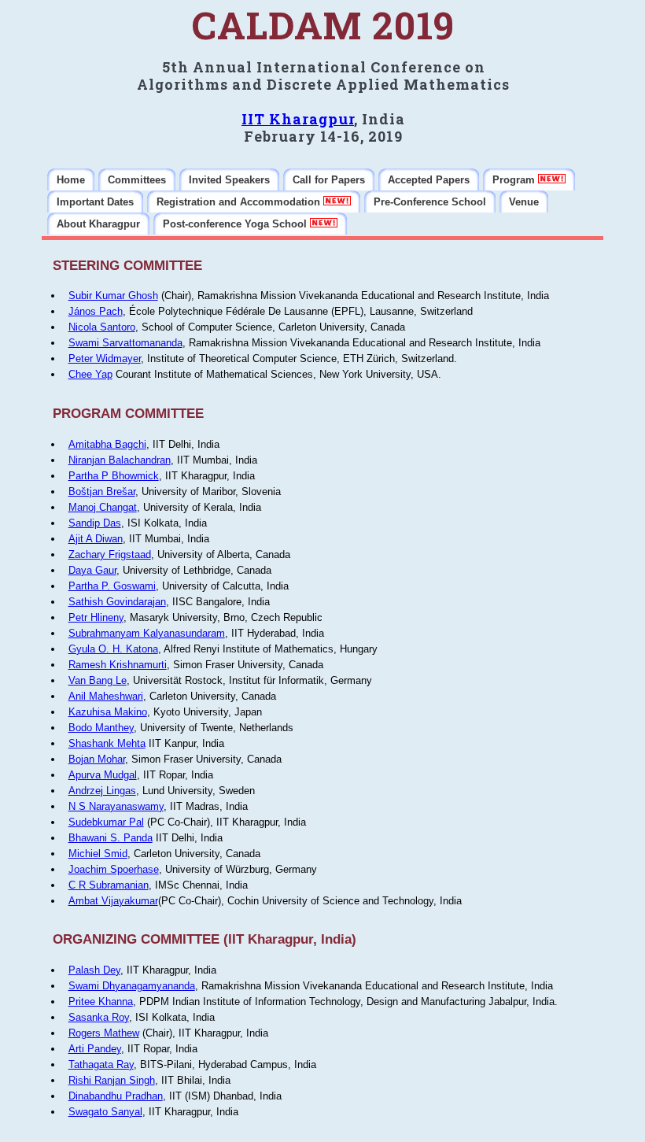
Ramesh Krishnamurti (117, 665)
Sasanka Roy (98, 1017)
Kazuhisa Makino (107, 712)
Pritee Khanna (100, 1001)
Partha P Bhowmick (113, 476)
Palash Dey (94, 970)
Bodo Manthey (101, 728)
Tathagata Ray (101, 1064)
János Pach (95, 311)
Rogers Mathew (103, 1033)
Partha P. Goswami (112, 586)
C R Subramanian (108, 885)
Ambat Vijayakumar (113, 901)
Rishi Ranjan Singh (111, 1080)
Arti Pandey (94, 1049)
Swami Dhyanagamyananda (131, 986)
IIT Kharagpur (297, 118)
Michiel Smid (97, 853)
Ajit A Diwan (95, 539)
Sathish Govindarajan (117, 602)
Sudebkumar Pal (106, 822)
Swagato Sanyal (105, 1112)
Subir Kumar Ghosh (113, 295)
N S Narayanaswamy (116, 806)
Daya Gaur (92, 570)
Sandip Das (94, 523)
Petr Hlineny (95, 617)
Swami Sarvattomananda (125, 343)
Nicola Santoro (101, 327)
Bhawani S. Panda (110, 838)
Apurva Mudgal (102, 775)
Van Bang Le (97, 680)
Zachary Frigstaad (109, 554)
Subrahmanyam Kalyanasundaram (146, 633)
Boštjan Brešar (101, 491)
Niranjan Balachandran (119, 460)
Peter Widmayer (104, 358)
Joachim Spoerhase (113, 869)
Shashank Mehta (107, 743)
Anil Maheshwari (105, 696)
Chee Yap (90, 374)
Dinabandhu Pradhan (115, 1096)
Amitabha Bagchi (107, 444)
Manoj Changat (102, 507)
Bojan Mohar (96, 759)
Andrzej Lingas (102, 790)
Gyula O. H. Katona (113, 649)
